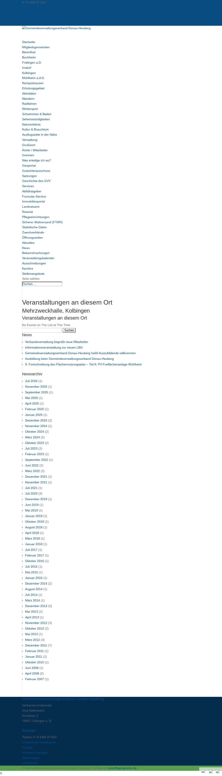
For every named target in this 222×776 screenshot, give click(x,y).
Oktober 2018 (34, 521)
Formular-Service (34, 196)
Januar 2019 (33, 516)
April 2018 (32, 533)
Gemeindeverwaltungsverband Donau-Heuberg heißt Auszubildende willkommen (80, 353)
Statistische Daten (34, 227)
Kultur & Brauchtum (35, 129)
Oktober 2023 (34, 443)
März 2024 (32, 437)
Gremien (28, 155)
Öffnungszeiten (32, 237)
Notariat (27, 212)
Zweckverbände (33, 232)
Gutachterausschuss (36, 170)
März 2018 (32, 538)
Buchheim (29, 57)
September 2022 (36, 459)
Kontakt (27, 7)
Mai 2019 (31, 510)
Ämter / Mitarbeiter (35, 150)
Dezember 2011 (36, 645)
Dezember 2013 (36, 606)
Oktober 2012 (34, 628)
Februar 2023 (34, 454)
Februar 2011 (34, 651)
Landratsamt (30, 206)
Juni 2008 (32, 668)
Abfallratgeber (31, 191)
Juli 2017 (31, 549)
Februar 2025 (34, 409)
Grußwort (28, 145)
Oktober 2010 (34, 662)
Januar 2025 (33, 414)
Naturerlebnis (31, 124)
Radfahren (29, 103)
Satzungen (29, 176)
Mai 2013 (31, 611)
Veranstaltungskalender (38, 258)
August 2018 (33, 527)
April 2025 (32, 403)
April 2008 (32, 673)
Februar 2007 (34, 679)
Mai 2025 (31, 398)
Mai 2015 (31, 572)
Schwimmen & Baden (36, 114)
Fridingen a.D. (32, 62)
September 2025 (36, 392)
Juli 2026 (31, 381)
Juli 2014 (31, 594)
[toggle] (204, 771)
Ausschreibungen (34, 263)
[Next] (218, 772)
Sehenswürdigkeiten (36, 119)
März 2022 (32, 471)
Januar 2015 (33, 578)
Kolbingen (29, 73)
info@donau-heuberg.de (39, 742)
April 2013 (32, 617)
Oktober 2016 (34, 561)
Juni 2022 (32, 465)
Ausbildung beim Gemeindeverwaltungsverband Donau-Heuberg (69, 358)
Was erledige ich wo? (36, 160)
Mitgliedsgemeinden (36, 47)
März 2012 (32, 639)
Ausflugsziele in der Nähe (39, 134)
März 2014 (32, 600)
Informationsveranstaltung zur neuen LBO (54, 347)
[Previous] (211, 772)
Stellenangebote (33, 273)
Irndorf (26, 67)
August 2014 (33, 589)
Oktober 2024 (34, 431)
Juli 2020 (31, 493)
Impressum (30, 23)
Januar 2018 (33, 544)
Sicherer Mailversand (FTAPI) (42, 222)
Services (28, 186)
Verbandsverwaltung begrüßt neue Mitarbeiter (56, 342)
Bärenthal (28, 52)
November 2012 (36, 623)
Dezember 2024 (36, 420)
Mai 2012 (31, 634)
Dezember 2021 (36, 476)
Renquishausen (33, 83)
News (26, 248)
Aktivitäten (29, 93)
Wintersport (30, 109)
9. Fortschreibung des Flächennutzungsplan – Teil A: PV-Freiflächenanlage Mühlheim (83, 364)
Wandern (28, 98)
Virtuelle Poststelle (34, 12)
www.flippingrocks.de (122, 768)
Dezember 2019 (36, 499)
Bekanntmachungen (36, 253)
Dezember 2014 (36, 583)
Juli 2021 (31, 488)
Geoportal (29, 165)
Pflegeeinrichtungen (35, 217)
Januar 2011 (33, 656)
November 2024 (36, 426)
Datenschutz (30, 17)
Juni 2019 (32, 504)
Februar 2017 (34, 555)
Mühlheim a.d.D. (33, 78)
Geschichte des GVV (36, 181)
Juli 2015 (31, 566)
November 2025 (36, 386)
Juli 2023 (31, 448)
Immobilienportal (33, 201)
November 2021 (36, 482)
